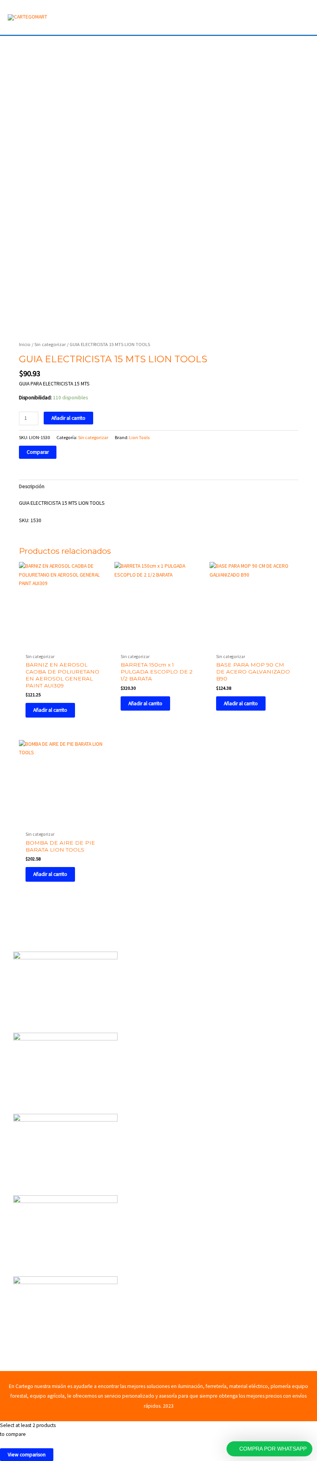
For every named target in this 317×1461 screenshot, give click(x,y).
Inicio (25, 344)
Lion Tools (139, 437)
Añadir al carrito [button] (50, 710)
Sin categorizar (50, 344)
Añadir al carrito (68, 418)
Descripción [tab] (31, 486)
